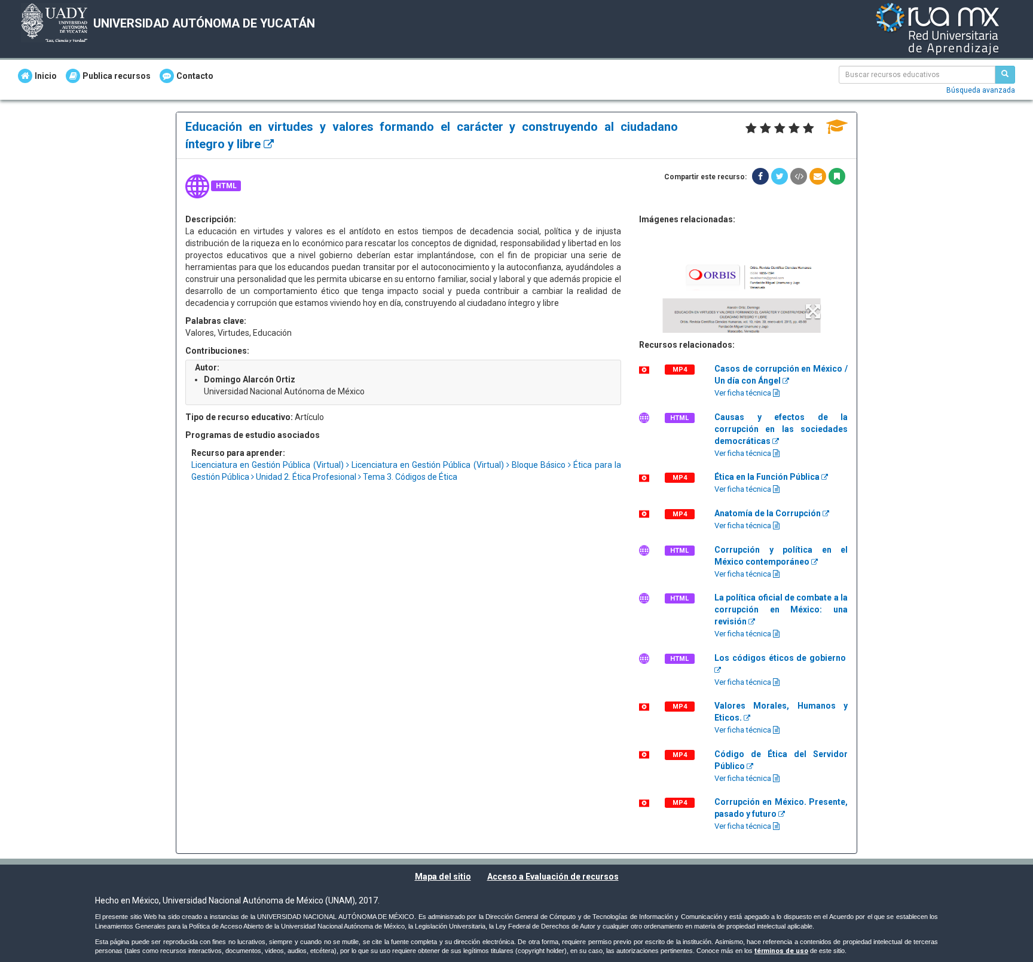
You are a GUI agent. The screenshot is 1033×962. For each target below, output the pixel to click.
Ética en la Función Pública (767, 477)
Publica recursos (116, 76)
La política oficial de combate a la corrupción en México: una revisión (781, 609)
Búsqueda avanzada (980, 90)
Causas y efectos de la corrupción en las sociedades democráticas (781, 429)
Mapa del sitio (443, 876)
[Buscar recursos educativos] (1005, 75)
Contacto (194, 76)
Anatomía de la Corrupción (768, 513)
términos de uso (781, 951)
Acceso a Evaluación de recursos (553, 876)
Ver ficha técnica (743, 392)
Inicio (46, 76)
